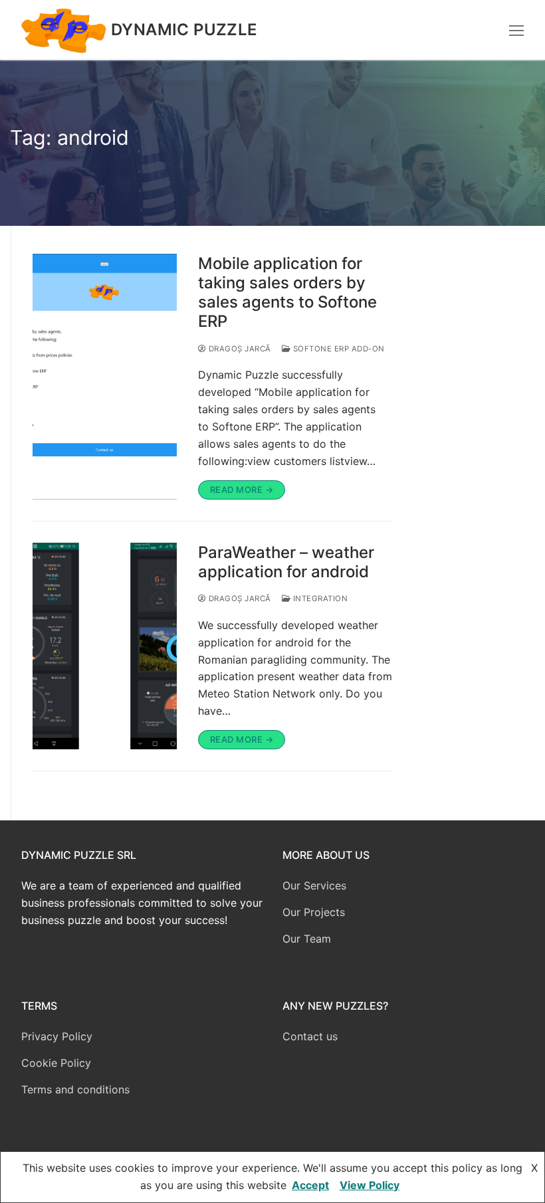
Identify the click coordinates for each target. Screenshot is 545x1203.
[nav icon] (516, 30)
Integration (319, 598)
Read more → (242, 489)
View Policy (369, 1185)
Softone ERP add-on (337, 348)
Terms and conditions (75, 1089)
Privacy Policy (56, 1036)
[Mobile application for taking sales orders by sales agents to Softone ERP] (105, 377)
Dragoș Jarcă (238, 348)
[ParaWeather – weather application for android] (105, 646)
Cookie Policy (56, 1062)
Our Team (306, 938)
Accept (310, 1185)
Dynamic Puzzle (184, 29)
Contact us (310, 1036)
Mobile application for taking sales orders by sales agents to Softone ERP (287, 292)
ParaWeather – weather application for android (286, 562)
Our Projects (313, 912)
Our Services (314, 885)
